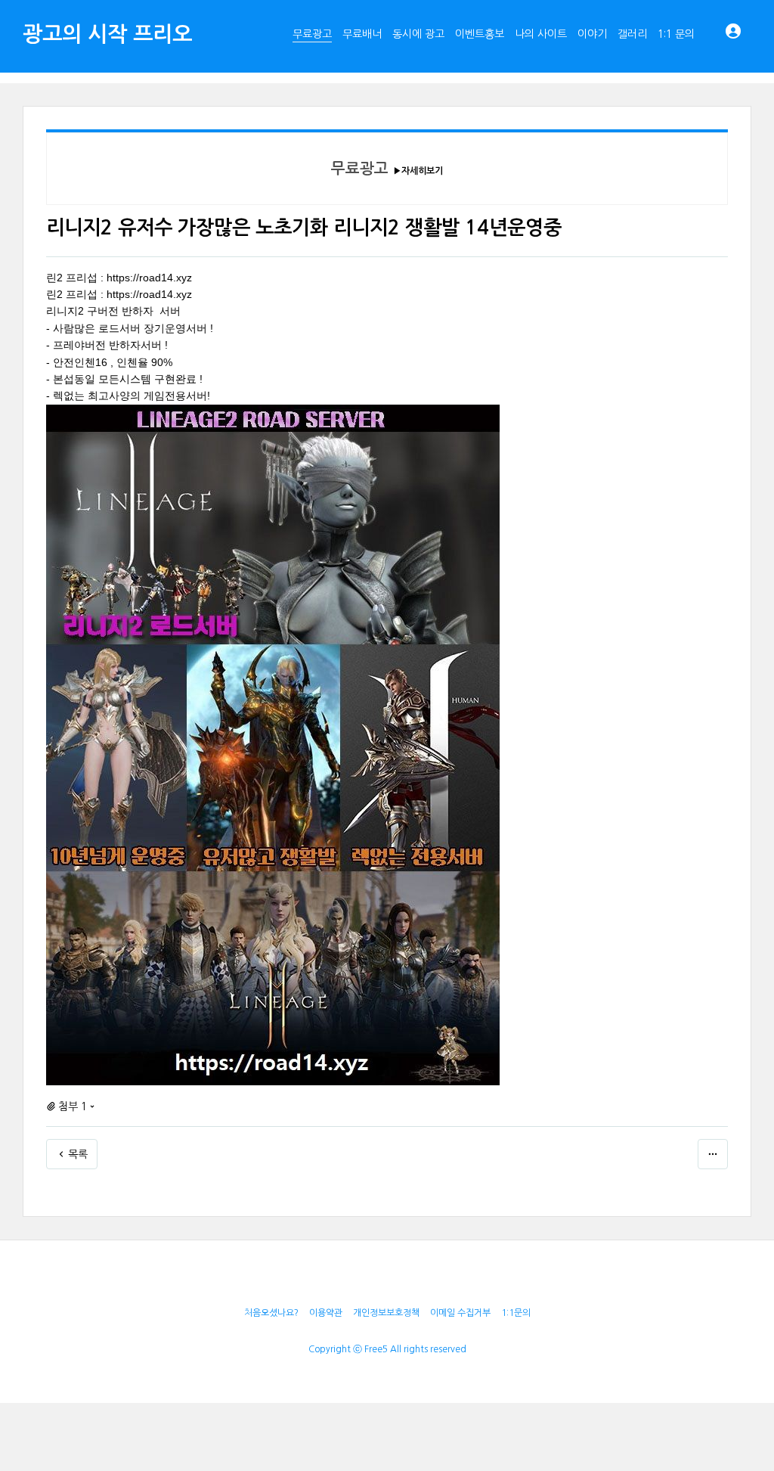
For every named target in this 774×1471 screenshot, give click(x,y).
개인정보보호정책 (386, 1312)
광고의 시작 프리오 (107, 34)
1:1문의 (516, 1312)
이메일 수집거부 (460, 1312)
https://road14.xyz (149, 278)
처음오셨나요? (271, 1312)
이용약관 (325, 1312)
